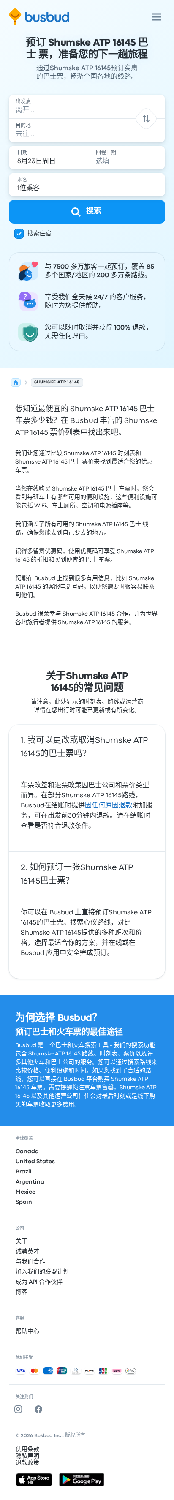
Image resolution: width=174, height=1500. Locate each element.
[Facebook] (40, 1409)
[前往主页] (39, 16)
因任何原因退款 (108, 806)
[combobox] (87, 106)
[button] (146, 118)
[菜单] (157, 17)
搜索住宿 (39, 233)
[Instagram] (20, 1409)
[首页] (16, 382)
